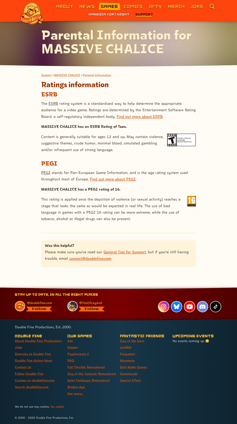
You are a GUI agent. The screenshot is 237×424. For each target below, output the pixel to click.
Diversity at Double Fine (33, 354)
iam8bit (125, 347)
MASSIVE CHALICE (67, 75)
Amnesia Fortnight (109, 14)
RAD (70, 361)
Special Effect (130, 380)
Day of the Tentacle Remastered (91, 374)
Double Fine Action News (33, 361)
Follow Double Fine (29, 374)
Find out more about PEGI (113, 179)
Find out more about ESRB (140, 116)
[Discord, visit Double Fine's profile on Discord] (202, 306)
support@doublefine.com (90, 258)
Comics (133, 6)
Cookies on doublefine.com (34, 380)
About (64, 6)
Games (109, 6)
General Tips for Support (125, 252)
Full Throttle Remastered (86, 367)
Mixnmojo (127, 361)
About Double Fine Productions (38, 341)
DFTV (155, 6)
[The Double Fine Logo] (32, 13)
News (87, 6)
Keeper (72, 347)
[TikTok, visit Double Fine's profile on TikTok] (215, 306)
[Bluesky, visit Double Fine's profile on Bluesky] (176, 306)
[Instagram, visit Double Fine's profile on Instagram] (163, 306)
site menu (115, 289)
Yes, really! (57, 406)
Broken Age (76, 387)
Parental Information (97, 75)
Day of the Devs (132, 341)
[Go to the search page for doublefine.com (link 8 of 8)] (212, 6)
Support (144, 14)
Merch (176, 6)
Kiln (70, 341)
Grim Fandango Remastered (88, 380)
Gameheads (129, 374)
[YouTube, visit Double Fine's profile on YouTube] (189, 306)
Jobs (197, 6)
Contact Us (23, 367)
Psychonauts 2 (78, 354)
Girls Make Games (133, 367)
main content (135, 289)
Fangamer (127, 354)
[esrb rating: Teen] (172, 139)
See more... (75, 394)
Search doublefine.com (32, 387)
